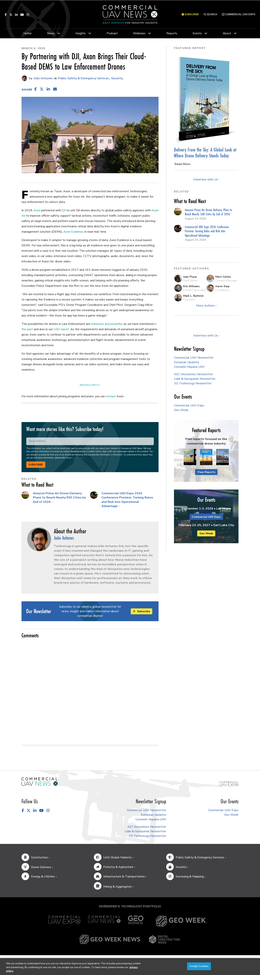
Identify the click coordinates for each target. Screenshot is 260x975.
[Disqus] (90, 689)
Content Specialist (194, 290)
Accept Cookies (198, 966)
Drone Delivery (41, 867)
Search (211, 14)
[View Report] (190, 457)
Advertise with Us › (90, 385)
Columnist (189, 299)
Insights (81, 33)
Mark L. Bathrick (193, 296)
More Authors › (206, 306)
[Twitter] (10, 14)
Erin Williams (191, 286)
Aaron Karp (222, 286)
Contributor (222, 290)
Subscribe (36, 464)
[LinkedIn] (16, 14)
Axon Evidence (73, 232)
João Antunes (43, 78)
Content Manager (226, 280)
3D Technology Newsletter (192, 383)
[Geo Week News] (109, 939)
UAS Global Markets (117, 857)
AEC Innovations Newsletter (193, 374)
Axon (37, 210)
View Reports (206, 472)
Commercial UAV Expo (239, 14)
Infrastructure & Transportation (124, 876)
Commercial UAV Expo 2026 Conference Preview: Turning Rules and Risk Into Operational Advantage (127, 499)
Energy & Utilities (43, 876)
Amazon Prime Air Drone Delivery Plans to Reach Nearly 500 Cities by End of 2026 (59, 497)
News (51, 33)
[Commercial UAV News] (104, 921)
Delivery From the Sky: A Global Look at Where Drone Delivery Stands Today (205, 152)
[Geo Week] (181, 921)
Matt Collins (223, 277)
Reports (171, 33)
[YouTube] (22, 14)
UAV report (61, 329)
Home (27, 33)
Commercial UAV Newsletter (193, 358)
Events (197, 33)
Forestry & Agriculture (118, 867)
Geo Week (181, 410)
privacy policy (78, 457)
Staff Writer (190, 280)
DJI (64, 210)
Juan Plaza (190, 277)
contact (111, 396)
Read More (182, 164)
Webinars (139, 33)
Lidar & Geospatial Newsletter (194, 379)
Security (117, 78)
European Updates (186, 362)
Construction (39, 857)
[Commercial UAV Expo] (228, 783)
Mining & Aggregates (117, 886)
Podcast (112, 33)
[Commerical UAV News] (40, 781)
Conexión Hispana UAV (189, 367)
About (227, 33)
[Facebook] (6, 14)
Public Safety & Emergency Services (83, 78)
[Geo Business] (135, 921)
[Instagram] (27, 14)
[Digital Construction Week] (164, 939)
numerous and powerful (106, 324)
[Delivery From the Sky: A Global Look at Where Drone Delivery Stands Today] (206, 98)
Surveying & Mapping (190, 876)
